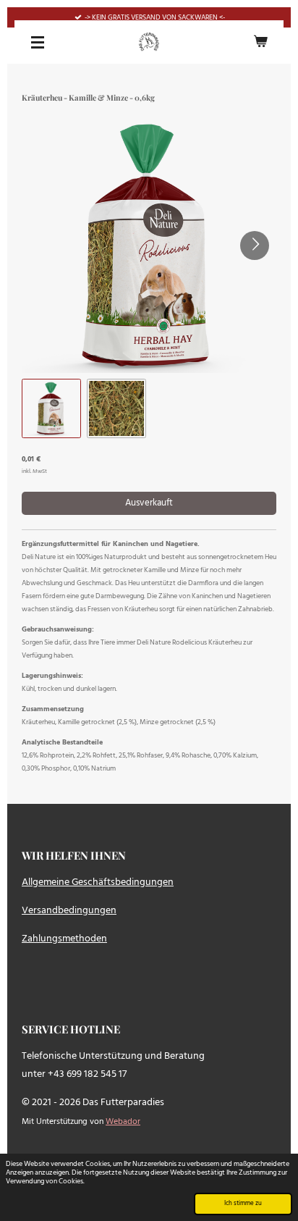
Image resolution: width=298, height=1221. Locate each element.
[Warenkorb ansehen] (260, 42)
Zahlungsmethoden (64, 939)
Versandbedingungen (69, 910)
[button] (51, 408)
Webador (123, 1121)
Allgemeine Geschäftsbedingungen (98, 882)
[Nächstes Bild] (254, 245)
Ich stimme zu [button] (243, 1204)
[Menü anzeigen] (38, 42)
